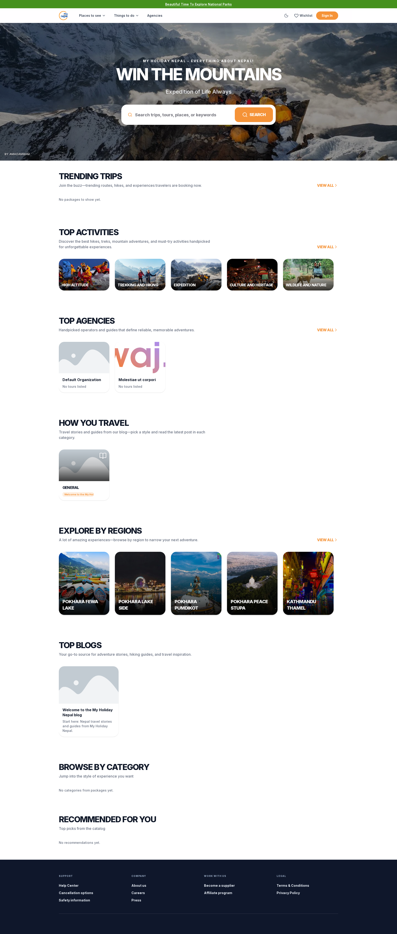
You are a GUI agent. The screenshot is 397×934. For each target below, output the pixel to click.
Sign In (327, 15)
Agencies (154, 15)
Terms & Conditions (293, 885)
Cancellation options (76, 893)
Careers (138, 893)
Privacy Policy (288, 893)
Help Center (69, 885)
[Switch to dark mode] (286, 15)
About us (138, 885)
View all (325, 185)
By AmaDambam (17, 154)
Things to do (124, 15)
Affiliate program (218, 893)
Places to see (90, 15)
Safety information (74, 900)
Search (258, 114)
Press (136, 900)
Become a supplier (219, 885)
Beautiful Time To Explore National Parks (198, 4)
